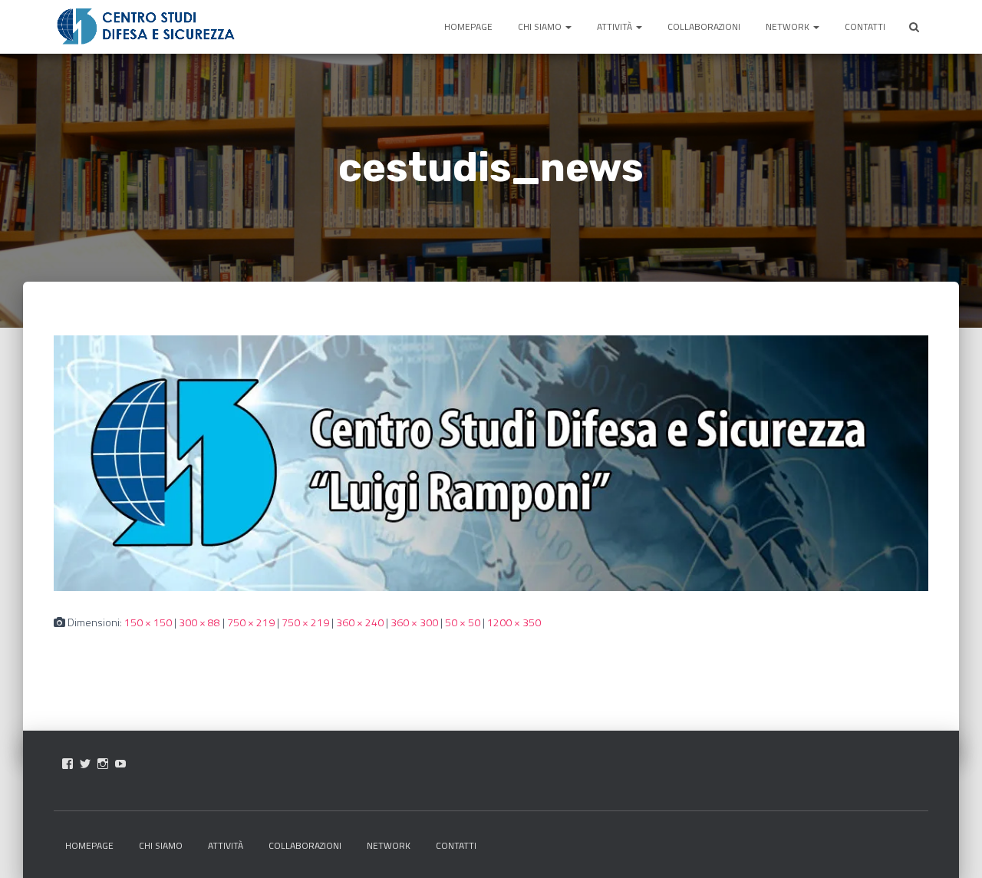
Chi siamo (541, 26)
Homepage (468, 26)
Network (789, 26)
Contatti (865, 26)
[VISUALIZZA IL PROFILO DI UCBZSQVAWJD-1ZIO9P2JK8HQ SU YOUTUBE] (120, 764)
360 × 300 (414, 622)
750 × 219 (251, 622)
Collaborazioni (703, 26)
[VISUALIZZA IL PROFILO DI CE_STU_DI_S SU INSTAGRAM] (103, 764)
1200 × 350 (514, 622)
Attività (615, 26)
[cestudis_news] (491, 462)
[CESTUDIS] (146, 27)
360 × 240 (360, 622)
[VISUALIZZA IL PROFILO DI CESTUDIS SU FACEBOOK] (67, 764)
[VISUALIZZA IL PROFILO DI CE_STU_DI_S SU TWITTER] (85, 764)
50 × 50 (462, 622)
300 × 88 (199, 622)
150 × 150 (148, 622)
